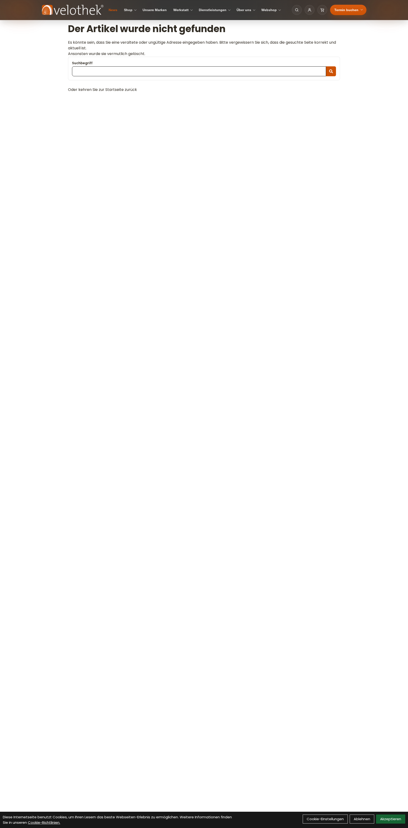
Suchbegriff (82, 63)
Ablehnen (362, 818)
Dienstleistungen (212, 10)
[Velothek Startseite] (73, 10)
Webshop (269, 10)
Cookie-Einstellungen (325, 818)
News (113, 10)
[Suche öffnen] (297, 10)
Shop (128, 10)
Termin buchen (346, 10)
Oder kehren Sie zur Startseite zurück (102, 89)
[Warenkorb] (322, 10)
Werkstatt (181, 10)
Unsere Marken (155, 10)
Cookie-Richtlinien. (44, 822)
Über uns (244, 10)
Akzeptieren (390, 818)
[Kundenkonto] (309, 10)
